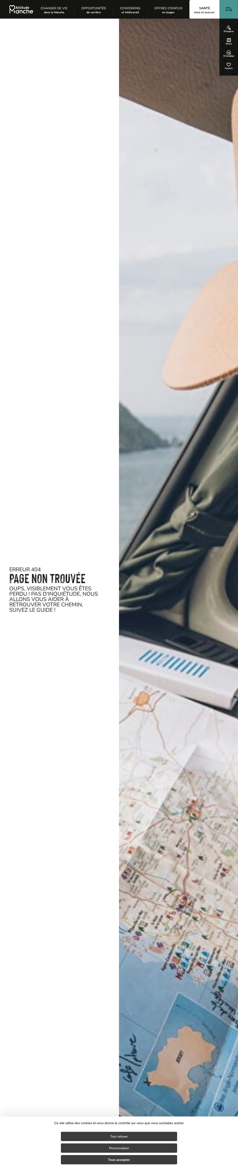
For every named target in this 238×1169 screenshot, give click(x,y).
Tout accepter (119, 1160)
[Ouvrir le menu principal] (228, 9)
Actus (229, 43)
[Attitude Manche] (21, 9)
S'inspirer (229, 31)
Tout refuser (119, 1136)
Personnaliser (119, 1148)
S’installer (228, 55)
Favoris (229, 68)
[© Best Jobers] (178, 594)
